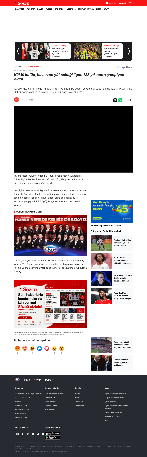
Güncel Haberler (52, 388)
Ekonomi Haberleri (22, 409)
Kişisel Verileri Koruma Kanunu (116, 394)
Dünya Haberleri (21, 417)
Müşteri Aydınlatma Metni (114, 398)
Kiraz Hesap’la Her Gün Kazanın (106, 225)
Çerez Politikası (110, 402)
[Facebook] (22, 434)
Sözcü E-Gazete (51, 406)
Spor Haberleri (50, 402)
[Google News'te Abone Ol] (125, 67)
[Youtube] (33, 434)
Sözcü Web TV (50, 398)
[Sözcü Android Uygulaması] (52, 437)
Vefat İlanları (79, 406)
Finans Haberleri (21, 406)
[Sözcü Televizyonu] (17, 379)
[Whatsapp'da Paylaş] (120, 100)
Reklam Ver (79, 402)
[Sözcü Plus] (49, 380)
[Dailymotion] (38, 434)
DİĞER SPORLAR (102, 9)
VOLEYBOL (71, 9)
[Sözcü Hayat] (37, 379)
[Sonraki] (129, 51)
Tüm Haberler (50, 409)
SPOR (19, 9)
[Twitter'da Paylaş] (115, 100)
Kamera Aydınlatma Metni (114, 412)
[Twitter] (27, 434)
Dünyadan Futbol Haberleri (106, 231)
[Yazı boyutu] (130, 100)
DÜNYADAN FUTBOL (86, 9)
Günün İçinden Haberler (54, 394)
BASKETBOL (59, 9)
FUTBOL (49, 9)
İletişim (77, 394)
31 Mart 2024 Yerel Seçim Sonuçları (28, 394)
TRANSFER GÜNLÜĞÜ (35, 9)
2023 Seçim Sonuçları (23, 398)
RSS (106, 420)
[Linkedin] (43, 434)
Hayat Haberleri (21, 413)
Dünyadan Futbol (31, 67)
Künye (77, 398)
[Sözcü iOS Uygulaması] (52, 433)
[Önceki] (18, 51)
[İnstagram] (17, 434)
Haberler (17, 67)
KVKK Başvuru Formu (112, 416)
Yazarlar (18, 402)
